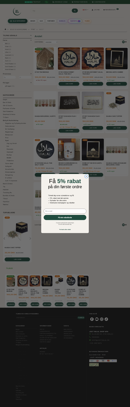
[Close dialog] (86, 176)
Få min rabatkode (65, 217)
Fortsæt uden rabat (65, 229)
